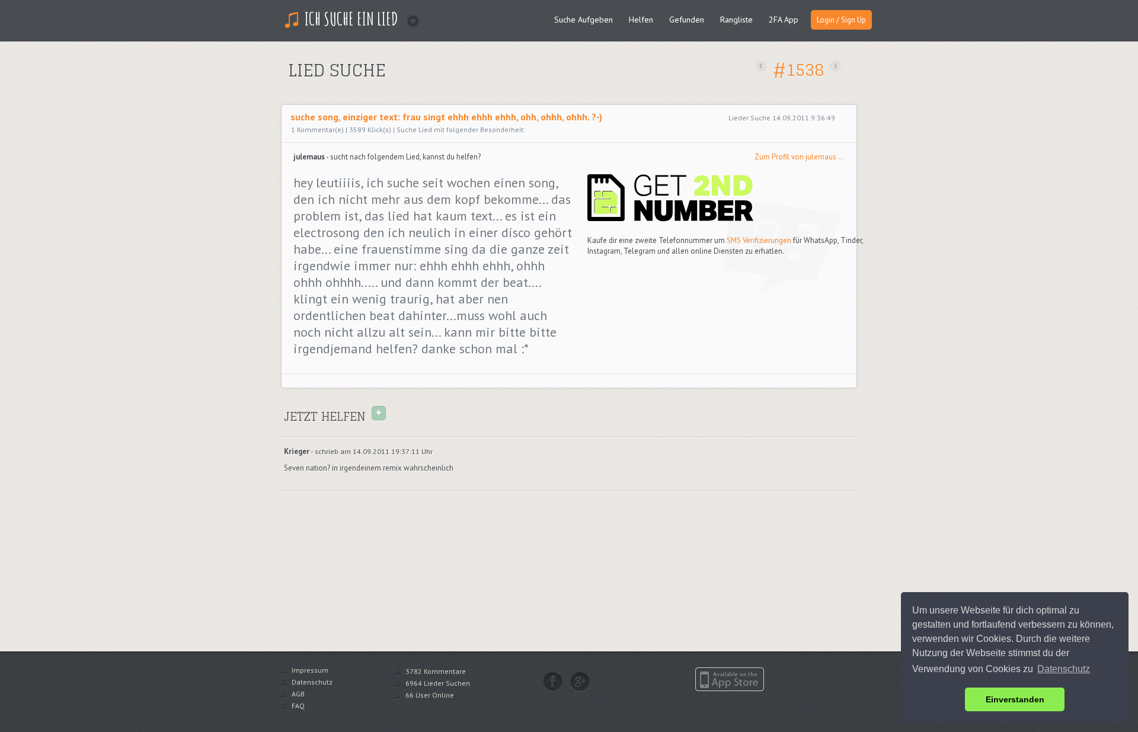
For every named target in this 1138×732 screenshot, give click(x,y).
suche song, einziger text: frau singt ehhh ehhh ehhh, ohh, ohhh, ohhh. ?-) (446, 117)
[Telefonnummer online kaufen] (670, 219)
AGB (298, 693)
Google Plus (579, 681)
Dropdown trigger (409, 17)
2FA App (783, 19)
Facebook (552, 681)
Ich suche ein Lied (351, 19)
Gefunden (686, 19)
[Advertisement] (425, 91)
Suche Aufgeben (583, 19)
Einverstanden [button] (1015, 699)
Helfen (641, 19)
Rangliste (736, 19)
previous (761, 66)
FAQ (298, 705)
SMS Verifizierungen (759, 240)
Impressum (310, 670)
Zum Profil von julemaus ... (800, 157)
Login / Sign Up (841, 20)
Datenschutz (312, 681)
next (835, 66)
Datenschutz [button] (1063, 669)
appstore (729, 679)
